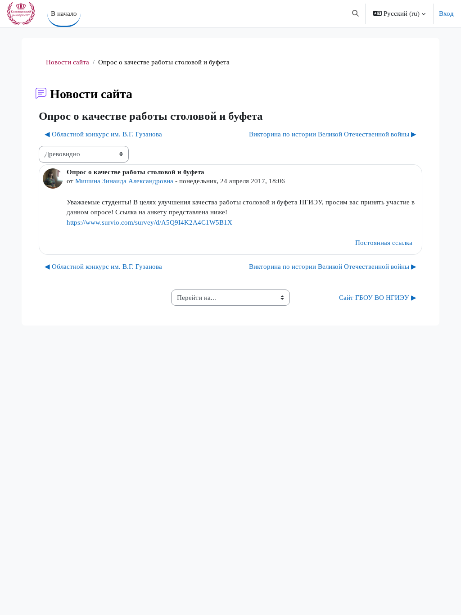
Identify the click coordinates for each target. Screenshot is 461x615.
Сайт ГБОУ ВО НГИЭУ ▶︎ (377, 297)
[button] (355, 13)
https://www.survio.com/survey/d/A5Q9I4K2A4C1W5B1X (149, 222)
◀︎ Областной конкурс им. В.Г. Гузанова (103, 134)
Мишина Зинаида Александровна (124, 181)
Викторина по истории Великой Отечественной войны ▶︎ (332, 134)
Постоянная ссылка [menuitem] (383, 242)
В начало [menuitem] (64, 13)
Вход (446, 13)
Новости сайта (67, 62)
